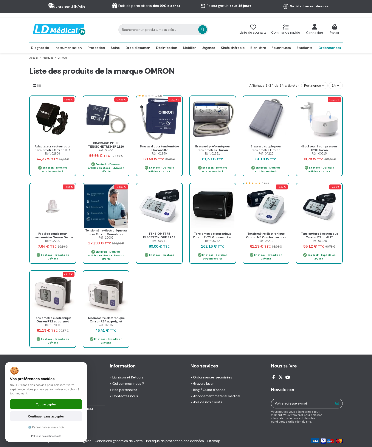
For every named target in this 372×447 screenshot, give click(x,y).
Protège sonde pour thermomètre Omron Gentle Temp (52, 237)
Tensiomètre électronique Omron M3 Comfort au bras (266, 235)
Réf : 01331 (212, 153)
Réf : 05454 (106, 150)
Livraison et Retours (127, 377)
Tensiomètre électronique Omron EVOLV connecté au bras (212, 237)
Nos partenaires (124, 390)
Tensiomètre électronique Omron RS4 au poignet (106, 320)
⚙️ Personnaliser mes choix (46, 427)
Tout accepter (46, 404)
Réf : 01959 (159, 153)
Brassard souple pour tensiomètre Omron (266, 148)
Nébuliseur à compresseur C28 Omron (319, 148)
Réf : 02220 (52, 241)
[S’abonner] (337, 403)
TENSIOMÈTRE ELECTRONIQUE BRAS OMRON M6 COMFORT (159, 237)
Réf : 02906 (52, 153)
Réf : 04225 (266, 153)
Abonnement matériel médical (216, 396)
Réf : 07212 (266, 241)
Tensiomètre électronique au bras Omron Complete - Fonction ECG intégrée (106, 234)
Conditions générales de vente (119, 441)
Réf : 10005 (106, 237)
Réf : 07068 (52, 325)
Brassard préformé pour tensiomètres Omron (212, 148)
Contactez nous (125, 396)
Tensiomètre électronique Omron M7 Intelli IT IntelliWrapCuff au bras (319, 237)
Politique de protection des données (175, 441)
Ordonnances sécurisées (212, 377)
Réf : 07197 (106, 325)
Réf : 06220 (319, 241)
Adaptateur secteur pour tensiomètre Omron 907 (53, 148)
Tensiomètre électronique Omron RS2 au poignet (52, 320)
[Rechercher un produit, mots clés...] (202, 29)
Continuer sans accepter (46, 416)
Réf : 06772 (212, 241)
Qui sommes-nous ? (128, 383)
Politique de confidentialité (46, 436)
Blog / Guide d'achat (209, 390)
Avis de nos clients (207, 402)
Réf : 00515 (319, 153)
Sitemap (213, 441)
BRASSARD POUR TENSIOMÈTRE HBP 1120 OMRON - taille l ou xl (106, 146)
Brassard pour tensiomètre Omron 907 (159, 148)
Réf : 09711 (159, 241)
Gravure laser (203, 383)
